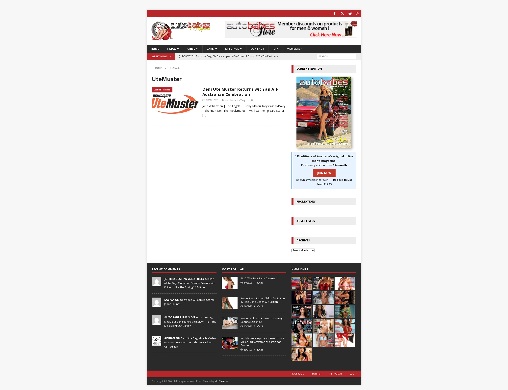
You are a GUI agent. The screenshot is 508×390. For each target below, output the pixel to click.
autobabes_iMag (235, 100)
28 (262, 306)
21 (262, 349)
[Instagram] (349, 13)
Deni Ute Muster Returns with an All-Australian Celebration (240, 91)
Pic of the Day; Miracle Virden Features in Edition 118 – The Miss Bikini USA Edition (190, 322)
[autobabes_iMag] (156, 322)
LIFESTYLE (232, 49)
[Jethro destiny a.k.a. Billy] (156, 284)
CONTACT (257, 49)
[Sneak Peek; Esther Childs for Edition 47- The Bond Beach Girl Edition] (230, 303)
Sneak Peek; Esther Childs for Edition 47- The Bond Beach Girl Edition (263, 300)
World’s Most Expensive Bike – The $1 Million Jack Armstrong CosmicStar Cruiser (263, 342)
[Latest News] (175, 104)
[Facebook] (334, 13)
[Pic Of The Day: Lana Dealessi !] (230, 283)
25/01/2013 (249, 349)
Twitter (316, 373)
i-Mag (171, 49)
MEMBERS (293, 49)
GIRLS (191, 49)
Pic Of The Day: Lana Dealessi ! (259, 278)
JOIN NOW (324, 173)
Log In (353, 373)
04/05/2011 (249, 282)
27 (262, 326)
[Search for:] (336, 56)
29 (262, 282)
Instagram (335, 373)
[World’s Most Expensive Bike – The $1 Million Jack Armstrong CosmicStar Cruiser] (230, 343)
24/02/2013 (249, 306)
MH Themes (221, 381)
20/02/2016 (249, 326)
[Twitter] (342, 13)
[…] (204, 115)
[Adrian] (156, 343)
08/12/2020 (212, 100)
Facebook (298, 373)
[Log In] (357, 13)
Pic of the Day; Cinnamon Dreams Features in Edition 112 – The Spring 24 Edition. (189, 283)
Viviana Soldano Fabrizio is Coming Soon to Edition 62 (261, 320)
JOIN (275, 49)
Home (155, 49)
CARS (210, 49)
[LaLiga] (156, 305)
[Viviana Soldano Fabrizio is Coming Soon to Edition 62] (230, 323)
